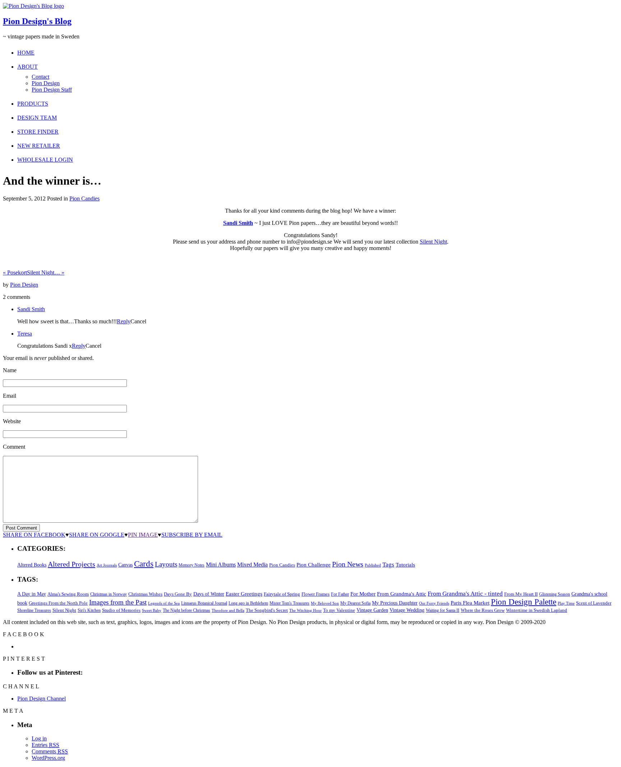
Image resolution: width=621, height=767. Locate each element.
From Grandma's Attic (401, 594)
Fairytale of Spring (282, 594)
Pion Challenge (313, 565)
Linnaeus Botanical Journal (204, 603)
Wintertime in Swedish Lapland (536, 610)
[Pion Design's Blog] (33, 6)
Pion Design (46, 83)
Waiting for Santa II (442, 610)
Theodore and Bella (228, 610)
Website (12, 421)
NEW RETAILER (38, 146)
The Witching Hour (305, 610)
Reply (123, 321)
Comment (14, 447)
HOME (25, 53)
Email (9, 396)
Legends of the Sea (164, 603)
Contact (40, 77)
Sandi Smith (238, 223)
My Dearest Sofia (355, 603)
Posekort (15, 272)
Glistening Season (554, 594)
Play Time (566, 603)
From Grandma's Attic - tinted (465, 593)
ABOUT (27, 67)
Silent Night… (45, 272)
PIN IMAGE (143, 535)
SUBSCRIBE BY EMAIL (191, 535)
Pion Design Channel (41, 699)
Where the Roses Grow (483, 610)
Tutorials (405, 565)
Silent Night (433, 242)
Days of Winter (208, 594)
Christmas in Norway (108, 594)
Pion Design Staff (52, 90)
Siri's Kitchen (89, 610)
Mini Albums (221, 565)
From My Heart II (521, 594)
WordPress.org (48, 758)
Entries (45, 745)
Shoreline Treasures (34, 610)
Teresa (24, 334)
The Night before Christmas (186, 610)
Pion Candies (84, 198)
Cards (143, 563)
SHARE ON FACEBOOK (34, 535)
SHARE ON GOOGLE (96, 535)
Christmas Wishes (145, 594)
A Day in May (31, 594)
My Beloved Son (325, 603)
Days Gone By (178, 594)
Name (10, 370)
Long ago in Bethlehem (248, 603)
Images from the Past (118, 602)
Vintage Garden (372, 610)
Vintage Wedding (407, 610)
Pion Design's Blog (37, 21)
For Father (340, 594)
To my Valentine (339, 610)
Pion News (347, 564)
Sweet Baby (151, 610)
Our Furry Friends (434, 603)
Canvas (125, 565)
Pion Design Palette (523, 601)
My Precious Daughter (395, 603)
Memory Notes (191, 565)
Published (373, 565)
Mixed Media (252, 565)
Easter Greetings (244, 594)
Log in (39, 738)
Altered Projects (71, 564)
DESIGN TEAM (37, 118)
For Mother (363, 594)
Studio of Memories (121, 610)
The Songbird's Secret (267, 610)
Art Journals (107, 565)
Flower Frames (316, 594)
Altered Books (31, 565)
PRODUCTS (32, 104)
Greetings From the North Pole (58, 603)
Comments (50, 751)
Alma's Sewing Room (68, 594)
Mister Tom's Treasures (289, 603)
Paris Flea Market (470, 603)
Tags (388, 564)
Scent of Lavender (593, 603)
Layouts (166, 564)
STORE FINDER (38, 132)
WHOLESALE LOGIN (45, 160)
